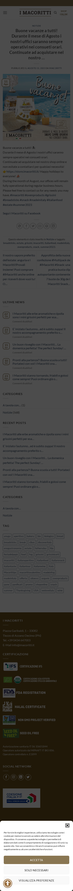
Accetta (36, 860)
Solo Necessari (36, 870)
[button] (67, 825)
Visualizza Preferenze (36, 880)
